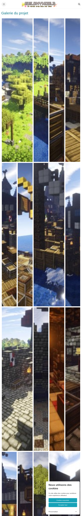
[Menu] (4, 4)
